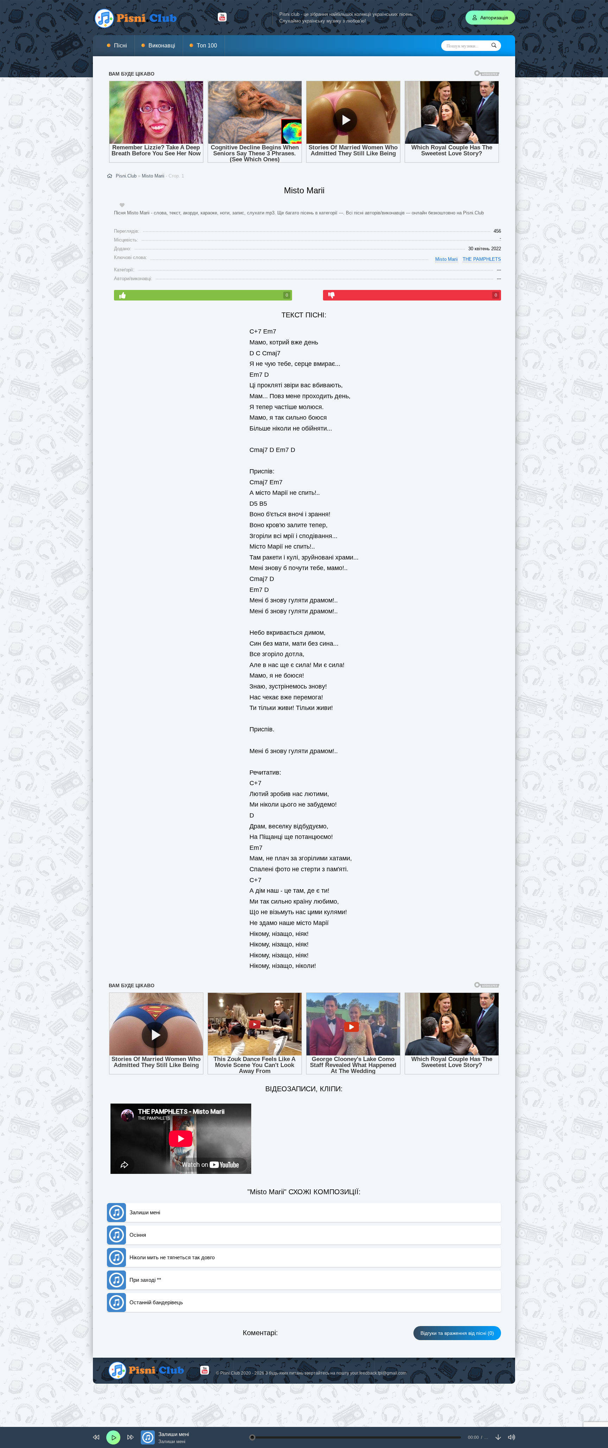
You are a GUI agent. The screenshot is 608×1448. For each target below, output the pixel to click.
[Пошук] (494, 46)
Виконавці (161, 46)
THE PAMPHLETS (482, 259)
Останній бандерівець (156, 1302)
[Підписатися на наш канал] (222, 19)
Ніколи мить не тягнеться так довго (172, 1257)
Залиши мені (144, 1212)
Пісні (120, 46)
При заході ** (145, 1280)
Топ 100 (207, 46)
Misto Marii (153, 176)
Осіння (137, 1235)
